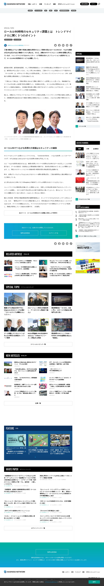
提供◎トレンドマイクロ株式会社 (16, 45)
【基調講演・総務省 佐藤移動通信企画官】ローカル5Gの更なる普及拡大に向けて (88, 231)
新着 (40, 4)
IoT (56, 10)
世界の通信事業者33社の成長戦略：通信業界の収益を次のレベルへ (88, 212)
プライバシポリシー (51, 582)
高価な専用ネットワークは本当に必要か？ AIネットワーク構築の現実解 (88, 219)
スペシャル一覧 (82, 126)
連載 (54, 4)
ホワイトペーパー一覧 (38, 528)
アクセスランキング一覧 (84, 199)
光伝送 (73, 10)
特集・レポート (32, 4)
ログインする (53, 233)
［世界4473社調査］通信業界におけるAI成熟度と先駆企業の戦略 (88, 216)
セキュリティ (8, 39)
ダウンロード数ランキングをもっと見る (87, 236)
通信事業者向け (64, 10)
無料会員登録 (84, 4)
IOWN (30, 10)
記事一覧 (38, 403)
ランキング (47, 4)
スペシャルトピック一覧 (38, 344)
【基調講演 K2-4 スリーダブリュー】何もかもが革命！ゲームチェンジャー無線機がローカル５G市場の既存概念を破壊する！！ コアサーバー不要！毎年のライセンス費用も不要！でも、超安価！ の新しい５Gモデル (89, 225)
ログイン (93, 4)
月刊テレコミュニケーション (66, 4)
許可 (94, 582)
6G (50, 10)
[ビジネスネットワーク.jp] (14, 4)
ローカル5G (38, 10)
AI (45, 10)
